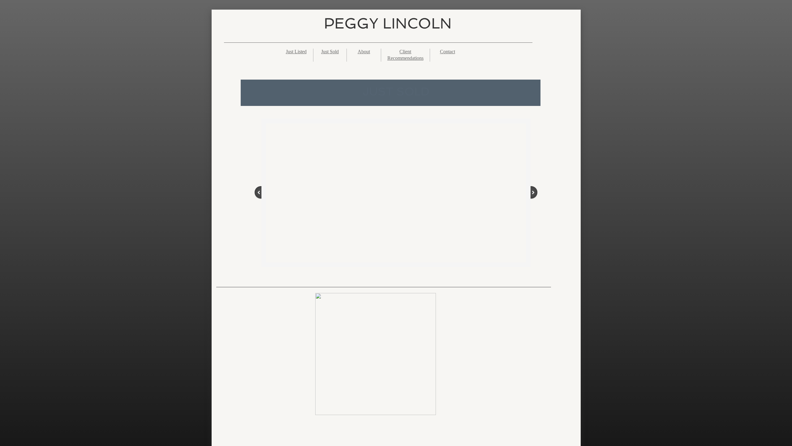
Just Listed (296, 51)
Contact (447, 51)
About (364, 51)
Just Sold (330, 51)
